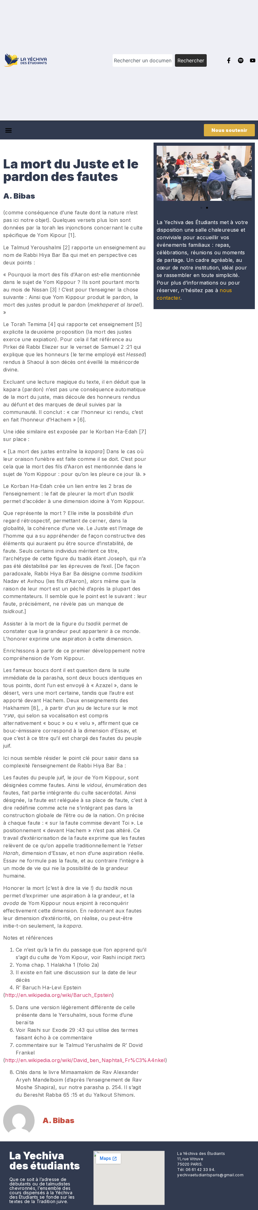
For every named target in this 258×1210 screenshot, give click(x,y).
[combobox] (143, 60)
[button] (8, 130)
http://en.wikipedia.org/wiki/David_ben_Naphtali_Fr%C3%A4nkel (85, 1060)
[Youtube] (252, 60)
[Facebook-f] (229, 60)
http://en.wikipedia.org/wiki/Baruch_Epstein (58, 995)
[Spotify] (241, 60)
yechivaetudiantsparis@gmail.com (210, 1175)
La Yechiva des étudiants (44, 1161)
